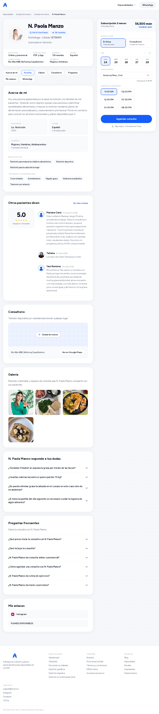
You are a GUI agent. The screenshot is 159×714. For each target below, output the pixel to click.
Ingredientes (129, 669)
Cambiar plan (145, 27)
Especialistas (8, 14)
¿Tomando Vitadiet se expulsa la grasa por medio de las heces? (41, 468)
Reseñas (28, 73)
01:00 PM (109, 107)
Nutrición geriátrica (57, 669)
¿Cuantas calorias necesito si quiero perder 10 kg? (35, 477)
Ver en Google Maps (72, 352)
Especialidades (125, 5)
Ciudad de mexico (23, 14)
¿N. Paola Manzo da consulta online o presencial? (33, 557)
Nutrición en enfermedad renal (62, 677)
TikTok (6, 700)
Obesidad (53, 661)
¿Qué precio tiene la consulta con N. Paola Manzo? (34, 539)
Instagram (7, 693)
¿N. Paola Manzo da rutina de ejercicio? (29, 575)
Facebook (7, 696)
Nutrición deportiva (57, 673)
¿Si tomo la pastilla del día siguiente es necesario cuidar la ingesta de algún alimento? (45, 501)
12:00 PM (109, 99)
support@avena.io (11, 689)
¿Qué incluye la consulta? (21, 548)
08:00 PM (126, 107)
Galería (41, 73)
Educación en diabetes (58, 665)
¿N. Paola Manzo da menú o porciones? (28, 585)
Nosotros (90, 657)
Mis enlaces (11, 79)
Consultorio (56, 73)
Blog (126, 657)
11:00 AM (109, 91)
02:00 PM (126, 91)
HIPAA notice (92, 669)
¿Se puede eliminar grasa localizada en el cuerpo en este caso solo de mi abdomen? (45, 488)
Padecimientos (130, 673)
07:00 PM (126, 99)
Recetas (127, 665)
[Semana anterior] (144, 53)
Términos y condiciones (96, 665)
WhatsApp (147, 5)
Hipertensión (54, 657)
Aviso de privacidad (94, 661)
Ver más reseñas (80, 203)
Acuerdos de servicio (95, 673)
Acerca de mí (11, 73)
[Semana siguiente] (150, 53)
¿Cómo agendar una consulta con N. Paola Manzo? (34, 566)
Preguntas (72, 73)
